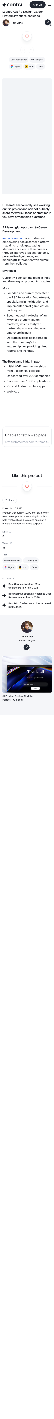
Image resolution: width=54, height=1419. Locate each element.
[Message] (48, 22)
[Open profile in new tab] (6, 22)
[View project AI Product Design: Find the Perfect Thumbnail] (27, 674)
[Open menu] (50, 5)
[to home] (12, 5)
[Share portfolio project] (31, 50)
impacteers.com (13, 238)
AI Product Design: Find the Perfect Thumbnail (17, 698)
